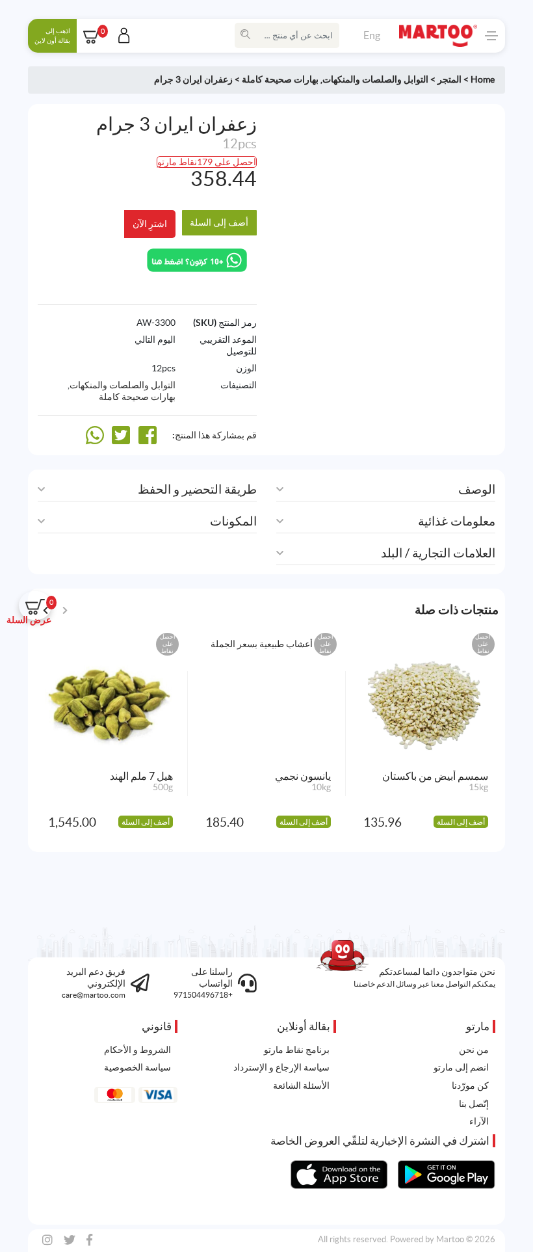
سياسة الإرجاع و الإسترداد (281, 1067)
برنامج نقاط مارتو (297, 1050)
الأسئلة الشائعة (301, 1085)
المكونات (233, 521)
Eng (371, 35)
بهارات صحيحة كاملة (280, 79)
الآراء (479, 1121)
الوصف (476, 489)
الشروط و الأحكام (137, 1050)
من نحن (474, 1050)
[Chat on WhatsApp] (197, 259)
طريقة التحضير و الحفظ (197, 489)
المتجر (449, 79)
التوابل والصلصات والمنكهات (375, 79)
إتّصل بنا (474, 1104)
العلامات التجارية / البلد (438, 553)
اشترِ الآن (150, 224)
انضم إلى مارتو (461, 1067)
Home (483, 79)
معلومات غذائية (456, 521)
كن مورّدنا (470, 1085)
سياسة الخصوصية (137, 1067)
